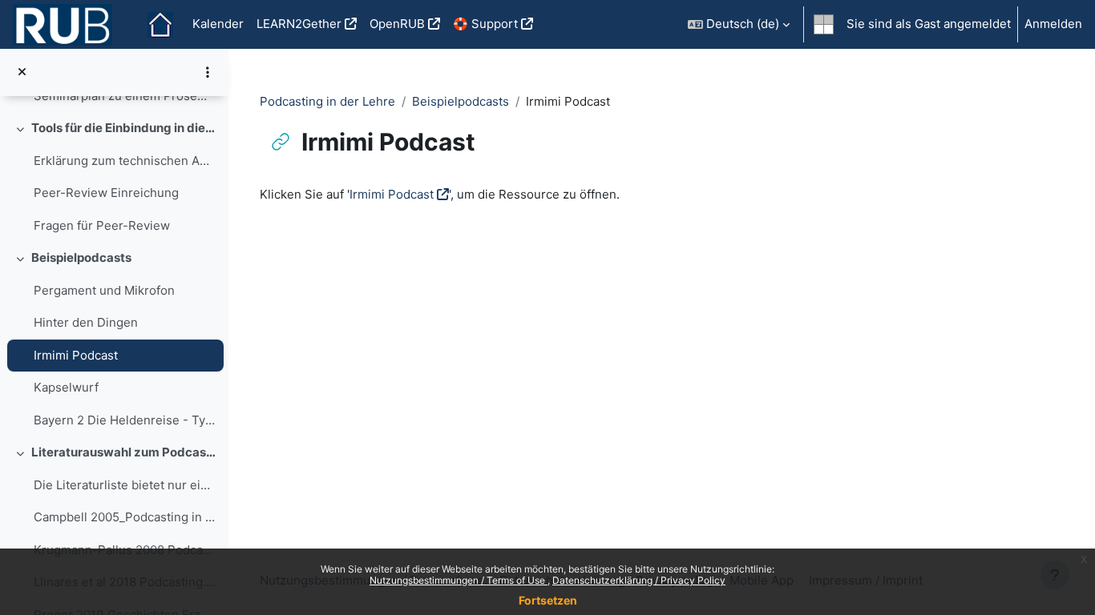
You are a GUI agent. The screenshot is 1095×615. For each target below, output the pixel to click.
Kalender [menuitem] (218, 23)
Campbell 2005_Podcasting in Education (125, 517)
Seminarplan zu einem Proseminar (125, 95)
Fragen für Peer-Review (102, 225)
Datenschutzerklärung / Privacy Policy (638, 580)
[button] (738, 24)
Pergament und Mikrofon (104, 290)
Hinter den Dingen (86, 322)
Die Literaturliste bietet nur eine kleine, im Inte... (125, 484)
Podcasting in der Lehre (327, 101)
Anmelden (1053, 23)
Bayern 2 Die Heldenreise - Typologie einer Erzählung (125, 420)
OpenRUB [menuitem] (397, 23)
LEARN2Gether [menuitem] (299, 23)
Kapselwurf (66, 387)
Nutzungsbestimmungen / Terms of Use (459, 580)
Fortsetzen (548, 600)
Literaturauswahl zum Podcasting (123, 452)
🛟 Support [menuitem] (485, 23)
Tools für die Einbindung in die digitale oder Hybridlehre (123, 127)
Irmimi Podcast (76, 355)
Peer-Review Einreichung (106, 192)
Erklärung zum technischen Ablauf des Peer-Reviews (125, 160)
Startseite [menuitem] (160, 25)
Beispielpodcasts (81, 257)
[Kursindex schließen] (22, 72)
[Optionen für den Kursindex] (207, 72)
